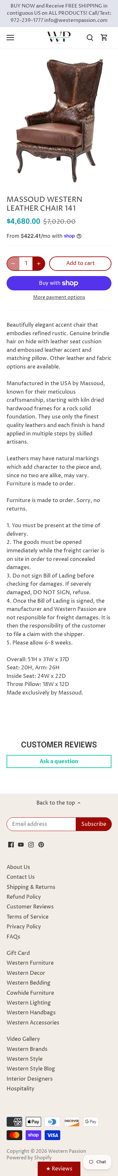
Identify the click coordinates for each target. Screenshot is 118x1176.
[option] (59, 121)
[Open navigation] (10, 37)
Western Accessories (33, 1022)
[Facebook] (11, 844)
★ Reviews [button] (59, 1168)
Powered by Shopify (29, 1158)
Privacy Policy (24, 926)
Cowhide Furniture (30, 993)
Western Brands (27, 1049)
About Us (18, 867)
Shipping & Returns (31, 887)
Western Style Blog (31, 1068)
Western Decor (26, 973)
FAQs (13, 936)
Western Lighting (29, 1002)
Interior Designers (30, 1079)
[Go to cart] (104, 38)
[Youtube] (21, 844)
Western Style (25, 1059)
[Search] (90, 38)
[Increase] (38, 263)
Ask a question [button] (59, 761)
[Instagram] (31, 844)
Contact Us (21, 877)
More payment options (59, 297)
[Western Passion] (59, 37)
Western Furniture (30, 963)
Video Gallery (23, 1039)
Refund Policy (24, 897)
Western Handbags (31, 1012)
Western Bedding (28, 983)
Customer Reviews (30, 906)
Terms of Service (28, 917)
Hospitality (20, 1088)
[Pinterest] (41, 844)
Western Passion (67, 1151)
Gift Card (18, 953)
